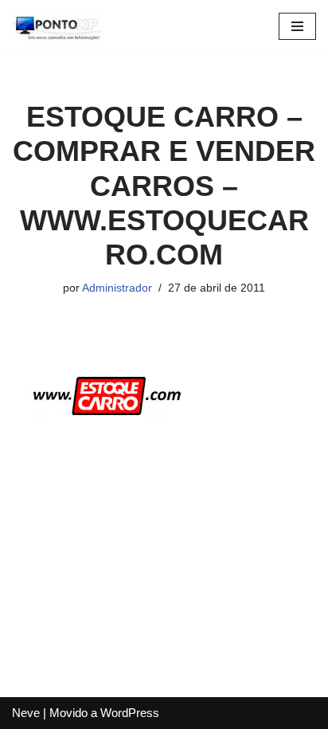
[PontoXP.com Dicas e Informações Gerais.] (59, 26)
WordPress (129, 712)
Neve (26, 712)
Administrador (117, 288)
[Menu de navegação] (297, 26)
